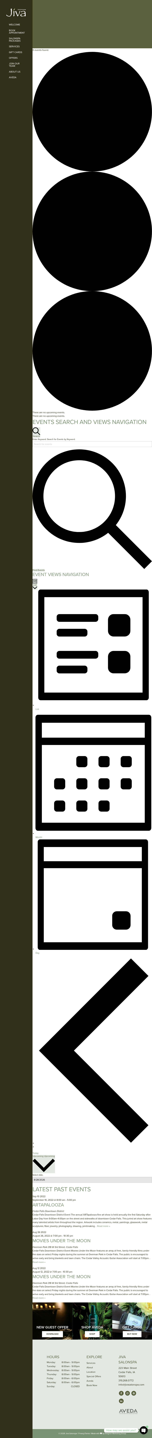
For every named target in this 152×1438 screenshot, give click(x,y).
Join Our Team (14, 64)
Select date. (38, 1175)
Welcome (14, 24)
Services (14, 46)
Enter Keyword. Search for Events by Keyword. (54, 439)
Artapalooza (48, 1205)
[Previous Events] (93, 1143)
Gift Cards (15, 52)
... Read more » (102, 1226)
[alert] (92, 412)
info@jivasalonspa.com (131, 1384)
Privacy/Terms (84, 1433)
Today (36, 1153)
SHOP (92, 1334)
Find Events (39, 570)
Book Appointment (17, 31)
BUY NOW (132, 1334)
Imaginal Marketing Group (115, 1433)
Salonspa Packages (14, 39)
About (90, 1367)
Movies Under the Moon (62, 1241)
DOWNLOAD (52, 1334)
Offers (13, 57)
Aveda (12, 77)
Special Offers (94, 1376)
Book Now (92, 1385)
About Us (14, 71)
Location (91, 1372)
